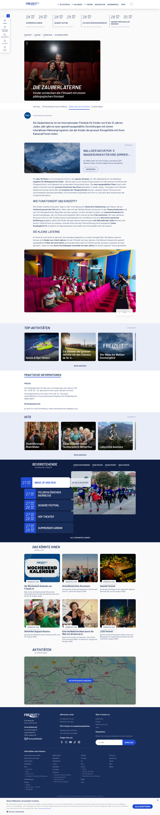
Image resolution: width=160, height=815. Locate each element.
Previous (119, 312)
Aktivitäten (65, 4)
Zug (82, 764)
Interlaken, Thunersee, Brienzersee (36, 776)
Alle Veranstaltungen (80, 537)
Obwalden (56, 767)
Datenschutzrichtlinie (45, 808)
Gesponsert (128, 145)
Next (130, 312)
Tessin (111, 761)
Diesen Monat (110, 465)
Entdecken (90, 169)
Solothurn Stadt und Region (62, 775)
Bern (27, 771)
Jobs (97, 727)
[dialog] (80, 806)
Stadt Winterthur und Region (91, 776)
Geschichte (99, 719)
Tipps (123, 4)
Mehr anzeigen (80, 366)
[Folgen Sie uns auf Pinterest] (79, 742)
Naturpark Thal (58, 779)
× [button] (157, 800)
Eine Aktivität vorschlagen (68, 733)
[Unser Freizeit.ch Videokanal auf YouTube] (70, 742)
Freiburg (112, 755)
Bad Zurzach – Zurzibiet (33, 787)
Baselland (56, 758)
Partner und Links (101, 724)
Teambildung (47, 35)
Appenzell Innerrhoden (31, 758)
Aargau (28, 785)
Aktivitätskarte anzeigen (80, 681)
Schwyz (83, 755)
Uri (82, 761)
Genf (110, 764)
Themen (89, 4)
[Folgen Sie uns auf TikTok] (75, 742)
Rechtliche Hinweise (66, 722)
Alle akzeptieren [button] (142, 806)
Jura (82, 782)
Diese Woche (97, 465)
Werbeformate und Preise (68, 730)
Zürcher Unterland (88, 771)
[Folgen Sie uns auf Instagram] (66, 742)
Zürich (84, 769)
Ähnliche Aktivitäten (79, 106)
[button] (68, 811)
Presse (98, 722)
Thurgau (83, 758)
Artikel (37, 106)
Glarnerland (56, 761)
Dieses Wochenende (81, 465)
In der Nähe (97, 106)
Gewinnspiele (113, 4)
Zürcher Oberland (87, 774)
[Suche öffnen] (131, 4)
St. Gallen (56, 769)
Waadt (111, 767)
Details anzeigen (80, 482)
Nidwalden (27, 764)
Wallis (83, 779)
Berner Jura (29, 774)
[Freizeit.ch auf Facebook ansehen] (62, 742)
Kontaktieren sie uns (67, 719)
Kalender (78, 4)
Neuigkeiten (100, 4)
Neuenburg (112, 758)
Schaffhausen (29, 779)
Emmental (29, 769)
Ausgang (37, 35)
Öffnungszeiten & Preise (54, 106)
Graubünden (28, 761)
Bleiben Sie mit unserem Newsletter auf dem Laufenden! (114, 736)
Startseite (28, 35)
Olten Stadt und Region (61, 782)
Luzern (55, 764)
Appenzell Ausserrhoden (32, 755)
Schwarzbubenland (60, 777)
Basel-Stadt (56, 755)
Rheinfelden (29, 789)
